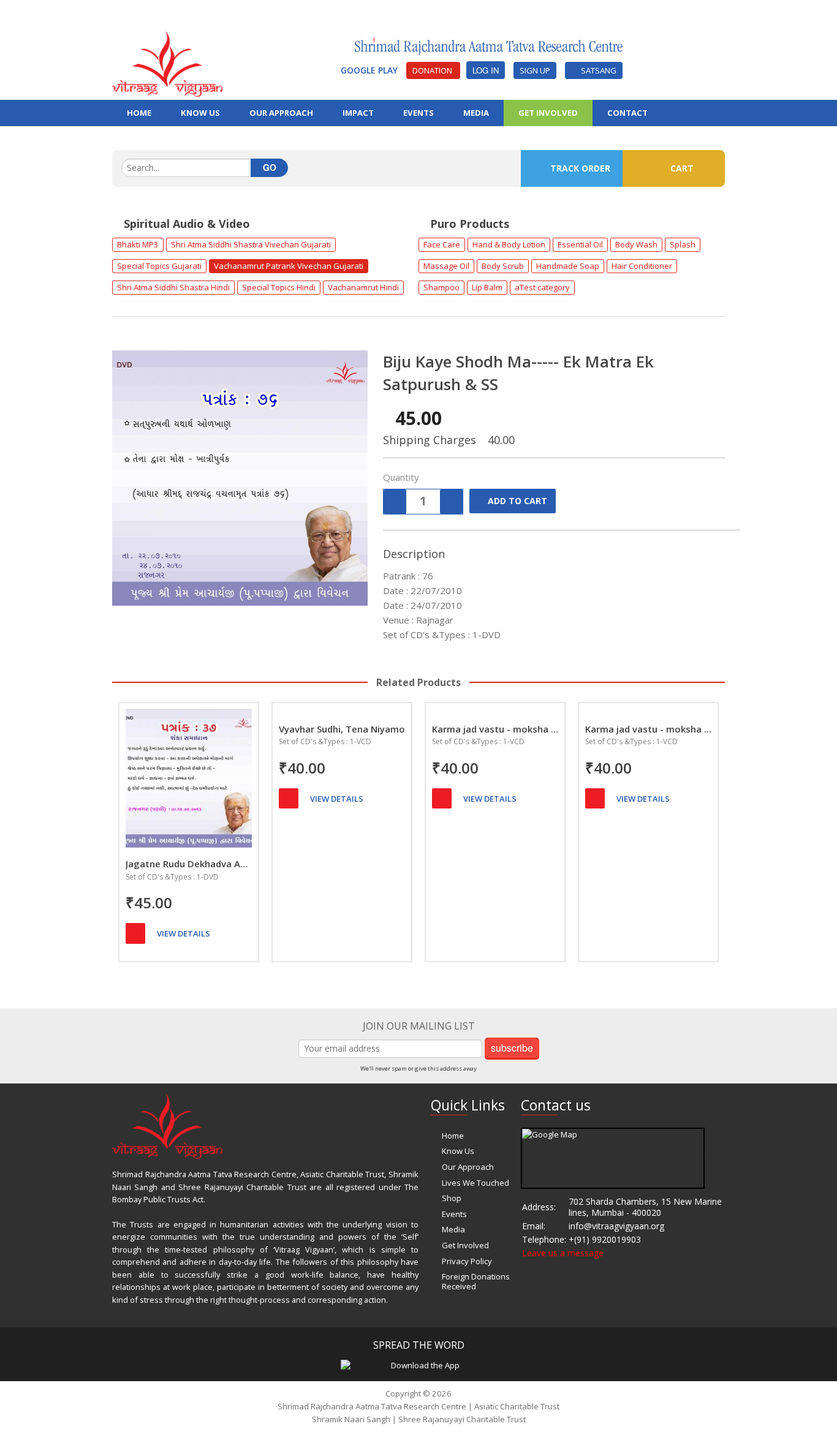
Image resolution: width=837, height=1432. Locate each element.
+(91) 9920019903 (605, 1239)
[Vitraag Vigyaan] (167, 62)
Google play (370, 70)
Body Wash (636, 244)
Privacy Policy (467, 1261)
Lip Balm (487, 287)
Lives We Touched (475, 1182)
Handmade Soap (567, 265)
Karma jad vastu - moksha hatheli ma (495, 729)
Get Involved (548, 112)
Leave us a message (563, 1253)
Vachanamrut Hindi (363, 287)
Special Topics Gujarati (159, 265)
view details (183, 933)
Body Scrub (503, 265)
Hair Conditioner (642, 265)
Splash (682, 244)
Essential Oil (580, 244)
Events (454, 1213)
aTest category (542, 287)
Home (453, 1135)
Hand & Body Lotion (508, 244)
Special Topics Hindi (279, 287)
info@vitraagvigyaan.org (616, 1226)
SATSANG (596, 70)
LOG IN (485, 70)
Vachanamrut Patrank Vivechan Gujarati (288, 265)
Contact (627, 112)
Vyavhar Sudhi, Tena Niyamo (342, 729)
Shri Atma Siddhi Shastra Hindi (173, 287)
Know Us (458, 1150)
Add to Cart (517, 501)
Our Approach (468, 1166)
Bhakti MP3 (138, 244)
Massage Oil (446, 265)
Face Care (441, 244)
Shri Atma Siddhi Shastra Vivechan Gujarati (251, 244)
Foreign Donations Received (476, 1281)
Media (453, 1229)
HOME (139, 112)
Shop (451, 1198)
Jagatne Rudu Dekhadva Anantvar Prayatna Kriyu (189, 863)
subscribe (512, 1048)
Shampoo (441, 287)
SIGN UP (535, 70)
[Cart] (135, 933)
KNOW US (200, 112)
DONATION (433, 70)
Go (269, 167)
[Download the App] (420, 1365)
